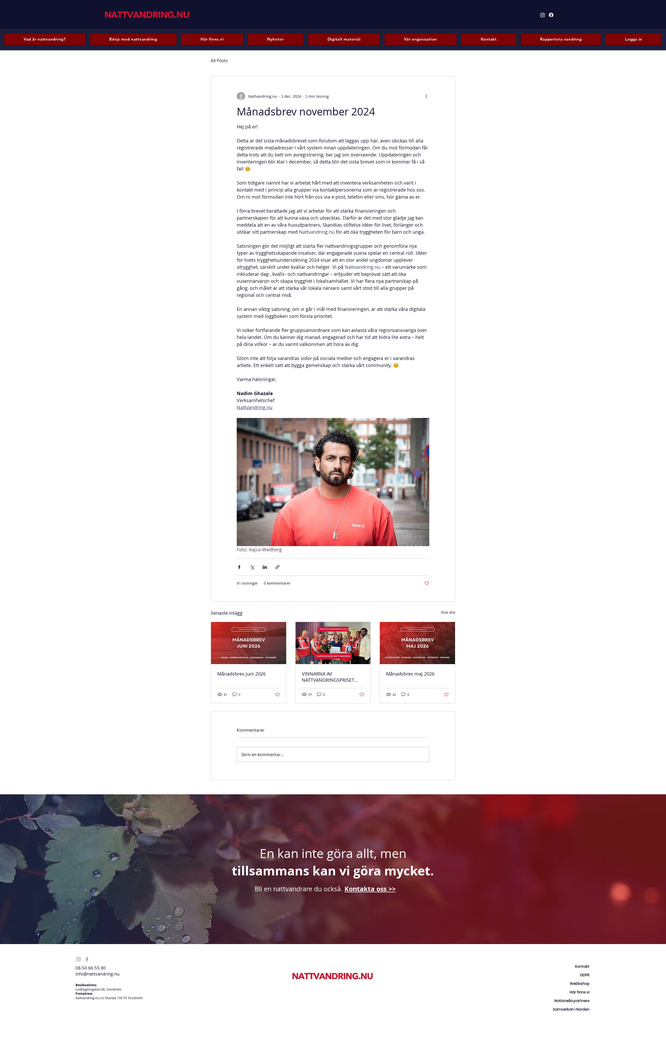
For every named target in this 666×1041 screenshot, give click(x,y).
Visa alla (448, 612)
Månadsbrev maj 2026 (410, 674)
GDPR (585, 975)
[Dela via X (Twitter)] (251, 567)
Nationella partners (572, 1000)
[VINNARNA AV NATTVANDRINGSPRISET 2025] (333, 643)
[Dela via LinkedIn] (264, 567)
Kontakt (582, 966)
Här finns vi (580, 992)
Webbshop (580, 983)
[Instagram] (543, 15)
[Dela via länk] (277, 567)
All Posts (219, 60)
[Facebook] (551, 15)
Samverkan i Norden (571, 1009)
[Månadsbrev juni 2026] (248, 643)
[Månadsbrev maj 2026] (417, 643)
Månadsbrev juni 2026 (241, 674)
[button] (133, 39)
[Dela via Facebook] (239, 567)
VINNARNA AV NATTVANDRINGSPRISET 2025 (328, 677)
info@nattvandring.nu (97, 974)
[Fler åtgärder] (426, 96)
